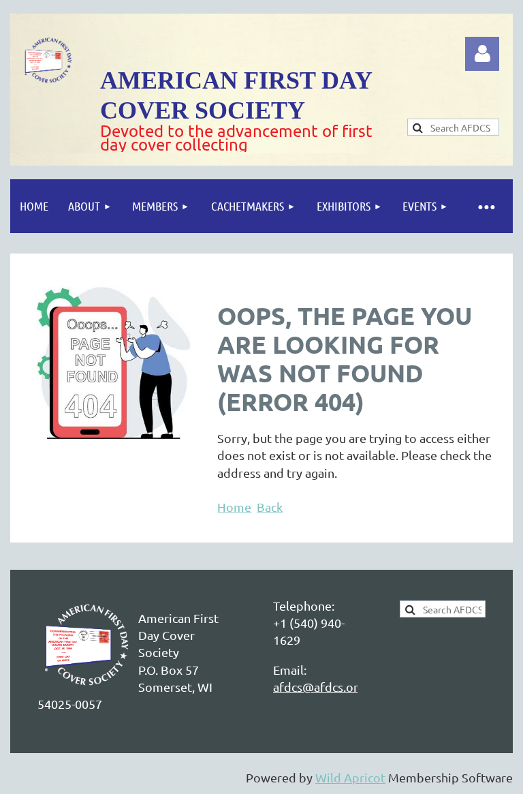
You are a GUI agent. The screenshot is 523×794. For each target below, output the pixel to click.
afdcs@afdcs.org (319, 687)
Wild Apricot (350, 777)
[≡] (485, 206)
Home (234, 507)
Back (270, 507)
